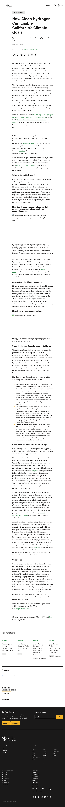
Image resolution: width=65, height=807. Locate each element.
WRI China (4, 776)
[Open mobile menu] (62, 5)
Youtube (50, 797)
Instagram (36, 797)
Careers (34, 780)
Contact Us (35, 770)
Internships (35, 782)
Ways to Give (15, 723)
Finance (55, 755)
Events (34, 772)
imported (39, 429)
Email (37, 717)
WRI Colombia (5, 778)
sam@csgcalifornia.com (21, 608)
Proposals (35, 470)
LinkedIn (39, 797)
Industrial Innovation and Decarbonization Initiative (29, 121)
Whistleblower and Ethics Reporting (41, 789)
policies (36, 547)
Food (44, 757)
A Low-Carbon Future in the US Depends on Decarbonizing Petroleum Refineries (38, 649)
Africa (33, 751)
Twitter (48, 797)
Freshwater (45, 762)
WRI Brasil (4, 774)
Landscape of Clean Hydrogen (25, 165)
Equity (54, 753)
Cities (44, 751)
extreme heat (40, 400)
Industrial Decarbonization (31, 49)
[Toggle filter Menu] (58, 5)
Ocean (44, 764)
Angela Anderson (18, 40)
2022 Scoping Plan (29, 143)
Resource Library (36, 774)
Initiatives (5, 750)
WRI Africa (4, 772)
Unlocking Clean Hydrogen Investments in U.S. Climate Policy (8, 647)
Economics (56, 751)
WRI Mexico (5, 785)
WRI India (4, 780)
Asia (33, 753)
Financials (35, 778)
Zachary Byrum (40, 38)
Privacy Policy (36, 785)
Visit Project (6, 693)
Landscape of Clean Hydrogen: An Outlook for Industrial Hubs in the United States (32, 116)
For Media (35, 776)
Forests (45, 760)
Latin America (36, 757)
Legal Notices (36, 787)
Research (4, 746)
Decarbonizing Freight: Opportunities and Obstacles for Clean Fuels (55, 648)
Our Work (35, 746)
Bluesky (45, 797)
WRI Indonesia (5, 782)
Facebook (33, 797)
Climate (5, 640)
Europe (34, 755)
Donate (48, 5)
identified (22, 151)
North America (36, 760)
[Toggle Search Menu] (54, 5)
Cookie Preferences (37, 791)
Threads (42, 797)
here (50, 617)
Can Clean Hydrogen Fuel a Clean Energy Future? (23, 647)
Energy (20, 640)
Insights (4, 752)
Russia (37, 431)
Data (3, 748)
